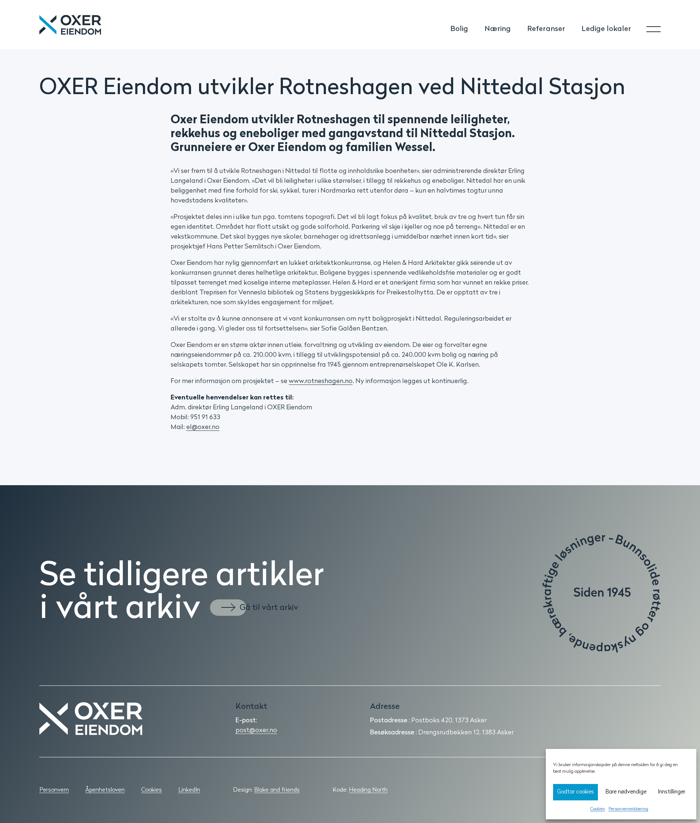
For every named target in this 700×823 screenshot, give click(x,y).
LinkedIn (189, 790)
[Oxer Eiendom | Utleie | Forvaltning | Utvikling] (90, 718)
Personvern (54, 790)
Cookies (597, 809)
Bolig (459, 29)
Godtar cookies (575, 792)
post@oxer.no (256, 730)
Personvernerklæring (628, 809)
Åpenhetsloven (105, 790)
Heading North (368, 790)
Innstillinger (671, 792)
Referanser (546, 29)
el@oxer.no (202, 427)
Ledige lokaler (606, 29)
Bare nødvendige (626, 792)
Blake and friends (277, 790)
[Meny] (647, 25)
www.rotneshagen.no (321, 381)
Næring (498, 29)
